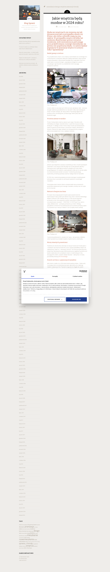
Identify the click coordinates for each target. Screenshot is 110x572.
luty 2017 (21, 431)
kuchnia (21, 535)
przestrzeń (30, 541)
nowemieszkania (26, 539)
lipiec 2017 (21, 412)
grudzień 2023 (22, 171)
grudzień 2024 (22, 127)
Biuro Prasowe (74, 27)
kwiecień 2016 (22, 467)
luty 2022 (21, 252)
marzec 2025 (22, 116)
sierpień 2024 (22, 142)
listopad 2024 (22, 131)
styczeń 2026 (22, 80)
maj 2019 (21, 354)
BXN (28, 531)
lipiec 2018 (21, 380)
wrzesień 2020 (22, 306)
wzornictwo (21, 548)
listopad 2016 (22, 442)
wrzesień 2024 (22, 138)
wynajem (35, 546)
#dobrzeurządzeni (23, 524)
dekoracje (31, 531)
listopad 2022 (22, 219)
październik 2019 (23, 339)
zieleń (25, 548)
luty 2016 (21, 475)
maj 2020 (21, 317)
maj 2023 (21, 197)
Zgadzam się (76, 299)
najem (25, 537)
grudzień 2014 (22, 511)
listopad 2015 (22, 478)
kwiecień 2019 (22, 358)
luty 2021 (21, 288)
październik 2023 (23, 178)
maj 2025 (21, 109)
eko (25, 533)
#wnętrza (22, 527)
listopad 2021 (22, 263)
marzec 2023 (22, 204)
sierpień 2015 (22, 486)
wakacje (20, 546)
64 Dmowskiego (63, 256)
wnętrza (29, 545)
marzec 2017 (22, 427)
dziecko (23, 533)
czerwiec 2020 (22, 314)
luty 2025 (21, 120)
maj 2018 (21, 387)
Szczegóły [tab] (55, 276)
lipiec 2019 (21, 347)
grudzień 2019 (22, 336)
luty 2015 (21, 504)
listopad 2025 (22, 87)
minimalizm (21, 537)
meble (25, 535)
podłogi (26, 541)
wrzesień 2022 (22, 226)
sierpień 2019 (22, 343)
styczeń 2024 (22, 167)
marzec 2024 (22, 160)
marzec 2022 (22, 248)
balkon (20, 529)
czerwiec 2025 (22, 105)
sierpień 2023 (22, 186)
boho (23, 529)
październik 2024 (23, 135)
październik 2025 (23, 91)
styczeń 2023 (22, 211)
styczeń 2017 (22, 434)
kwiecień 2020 (22, 321)
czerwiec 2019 (22, 350)
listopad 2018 (22, 372)
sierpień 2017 (22, 409)
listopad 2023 (22, 175)
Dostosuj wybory (54, 299)
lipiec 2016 (21, 456)
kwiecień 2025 (22, 113)
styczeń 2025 (22, 124)
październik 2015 (23, 482)
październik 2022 (23, 222)
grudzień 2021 (22, 259)
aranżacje (36, 527)
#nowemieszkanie (32, 524)
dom (20, 533)
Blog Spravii (29, 23)
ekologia (28, 533)
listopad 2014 (22, 515)
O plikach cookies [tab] (77, 276)
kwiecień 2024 (22, 157)
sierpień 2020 (22, 310)
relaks (33, 541)
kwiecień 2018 (22, 391)
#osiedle (38, 524)
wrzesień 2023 (22, 182)
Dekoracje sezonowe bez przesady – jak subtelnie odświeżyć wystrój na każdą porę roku (28, 65)
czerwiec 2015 (22, 493)
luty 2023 (21, 208)
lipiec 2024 (21, 146)
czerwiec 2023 (22, 193)
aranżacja (29, 526)
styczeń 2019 (22, 365)
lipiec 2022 (21, 233)
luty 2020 (21, 328)
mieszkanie (32, 535)
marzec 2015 (22, 500)
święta (30, 548)
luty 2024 (21, 164)
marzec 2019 (22, 361)
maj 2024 (21, 153)
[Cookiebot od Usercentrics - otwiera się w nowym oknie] (80, 271)
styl (25, 543)
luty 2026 (21, 76)
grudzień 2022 (22, 215)
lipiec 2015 (21, 489)
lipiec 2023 (21, 189)
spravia (22, 543)
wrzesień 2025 (22, 94)
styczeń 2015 (22, 508)
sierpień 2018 (22, 376)
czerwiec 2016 (22, 460)
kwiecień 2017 (22, 423)
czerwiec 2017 (22, 416)
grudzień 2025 (22, 83)
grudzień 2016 (22, 438)
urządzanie (35, 543)
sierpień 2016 (22, 453)
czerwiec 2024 (22, 149)
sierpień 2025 (22, 98)
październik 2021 (23, 266)
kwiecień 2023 (22, 200)
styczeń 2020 (22, 332)
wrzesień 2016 (22, 449)
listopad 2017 (22, 401)
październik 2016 (23, 445)
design (37, 530)
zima (28, 548)
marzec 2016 (22, 471)
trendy (30, 543)
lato (23, 535)
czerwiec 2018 (22, 383)
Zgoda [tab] (32, 276)
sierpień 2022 (22, 230)
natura (28, 537)
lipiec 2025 (21, 102)
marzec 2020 (22, 325)
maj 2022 (21, 241)
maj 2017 (21, 420)
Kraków (36, 533)
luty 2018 (21, 394)
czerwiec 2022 (22, 237)
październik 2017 (23, 405)
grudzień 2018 (22, 369)
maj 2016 (21, 464)
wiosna (24, 546)
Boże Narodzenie (27, 529)
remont (35, 541)
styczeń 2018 (22, 398)
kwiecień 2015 (22, 497)
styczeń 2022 (22, 255)
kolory (32, 533)
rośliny (38, 541)
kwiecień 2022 (22, 244)
